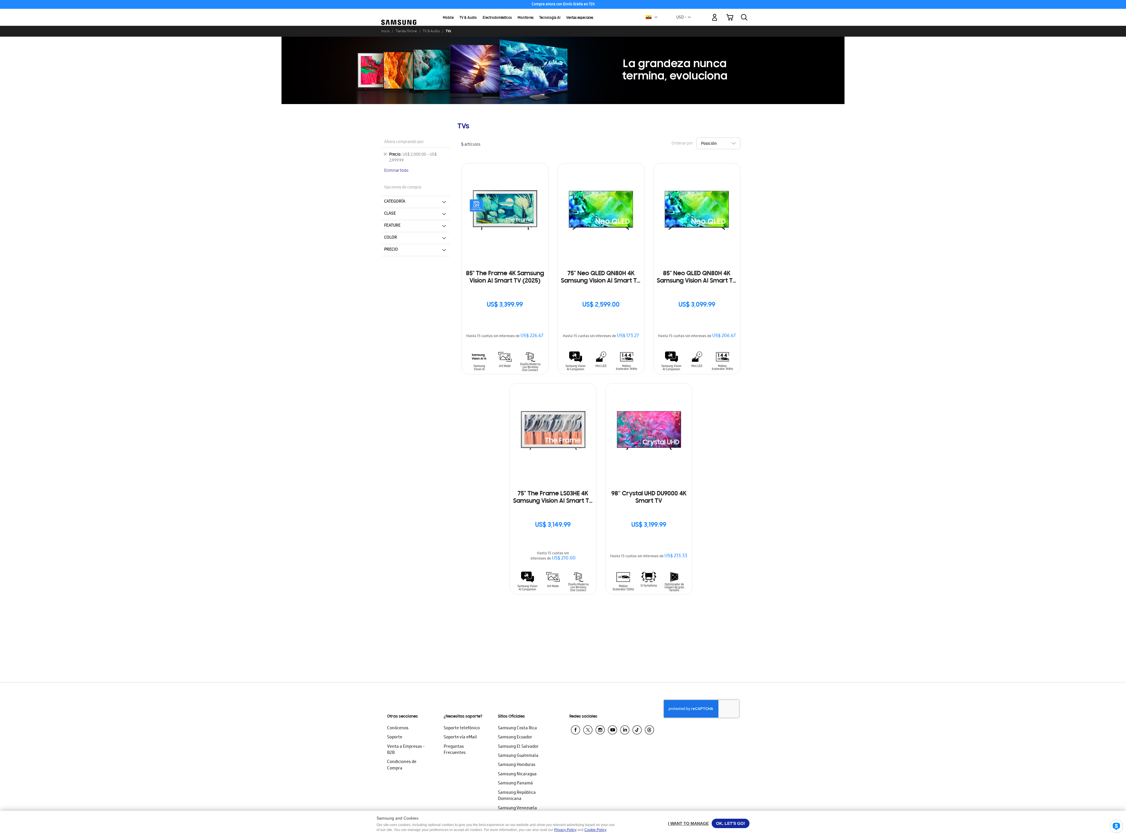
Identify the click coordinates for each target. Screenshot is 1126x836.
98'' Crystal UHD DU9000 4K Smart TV (648, 497)
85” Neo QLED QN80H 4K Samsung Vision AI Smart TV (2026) (697, 278)
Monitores (525, 18)
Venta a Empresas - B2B (406, 750)
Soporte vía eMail (460, 737)
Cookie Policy (595, 830)
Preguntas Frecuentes (455, 750)
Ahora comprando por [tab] (404, 142)
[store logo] (398, 14)
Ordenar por (682, 143)
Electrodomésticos (497, 18)
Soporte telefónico (462, 728)
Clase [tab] (390, 213)
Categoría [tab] (394, 201)
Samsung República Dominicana (517, 796)
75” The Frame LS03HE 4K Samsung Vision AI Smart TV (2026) (553, 498)
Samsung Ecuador (515, 737)
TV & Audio (468, 18)
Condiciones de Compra (401, 765)
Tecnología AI (549, 18)
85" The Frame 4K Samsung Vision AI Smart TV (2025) (505, 277)
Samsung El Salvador (518, 746)
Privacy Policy (565, 830)
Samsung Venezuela (517, 808)
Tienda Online (406, 31)
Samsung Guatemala (518, 755)
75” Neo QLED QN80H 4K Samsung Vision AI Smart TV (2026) (601, 278)
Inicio (385, 31)
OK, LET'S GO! (730, 823)
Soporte (394, 737)
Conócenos (397, 728)
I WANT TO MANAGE (688, 823)
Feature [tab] (392, 225)
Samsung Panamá (515, 783)
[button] (655, 17)
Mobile (448, 18)
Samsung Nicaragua (517, 774)
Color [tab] (390, 238)
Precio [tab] (391, 250)
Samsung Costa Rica (517, 728)
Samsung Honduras (516, 765)
